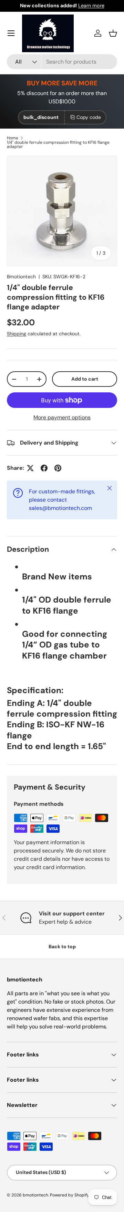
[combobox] (62, 61)
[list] (62, 211)
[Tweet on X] (30, 468)
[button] (113, 33)
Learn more (91, 5)
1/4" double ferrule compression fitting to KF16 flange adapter (58, 144)
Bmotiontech (21, 276)
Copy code (88, 117)
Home (12, 138)
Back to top (62, 946)
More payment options (62, 417)
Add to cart (84, 379)
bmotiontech (35, 1195)
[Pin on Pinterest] (58, 468)
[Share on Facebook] (44, 468)
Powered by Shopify (69, 1195)
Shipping (16, 333)
